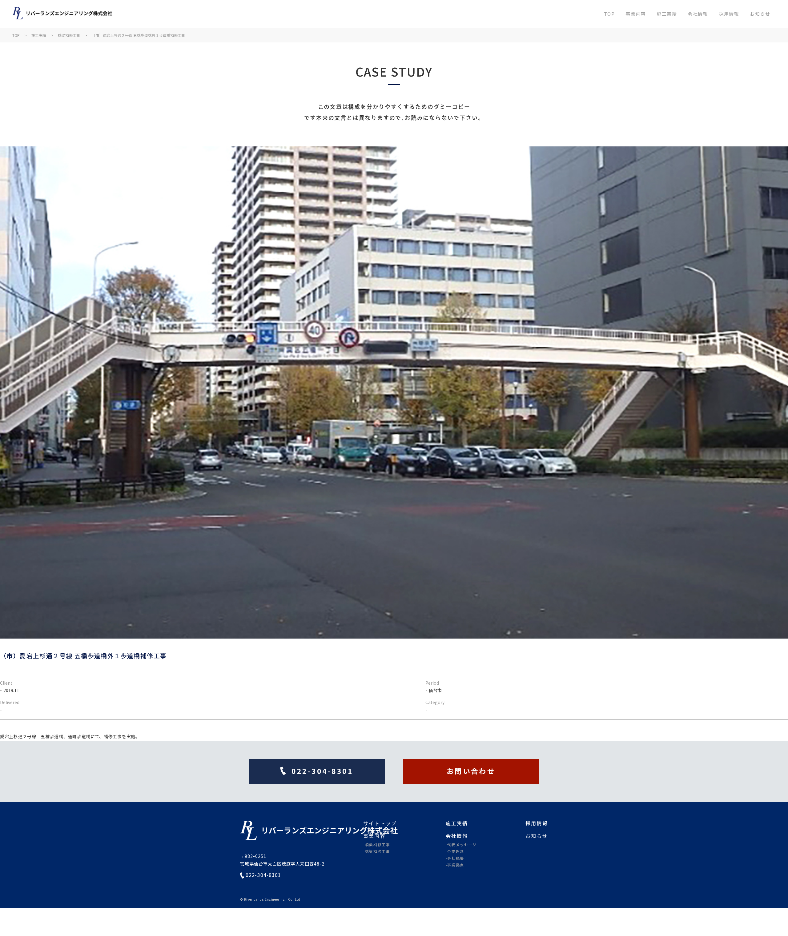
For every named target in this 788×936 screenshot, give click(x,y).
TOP (609, 13)
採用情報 (729, 13)
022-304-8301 (263, 875)
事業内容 (635, 13)
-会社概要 (455, 858)
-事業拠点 (455, 865)
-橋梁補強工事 (376, 851)
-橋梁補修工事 (376, 844)
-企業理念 (455, 851)
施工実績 (667, 13)
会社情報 (698, 13)
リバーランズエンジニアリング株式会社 (62, 13)
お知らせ (760, 13)
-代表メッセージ (461, 844)
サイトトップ (380, 823)
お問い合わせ (471, 771)
